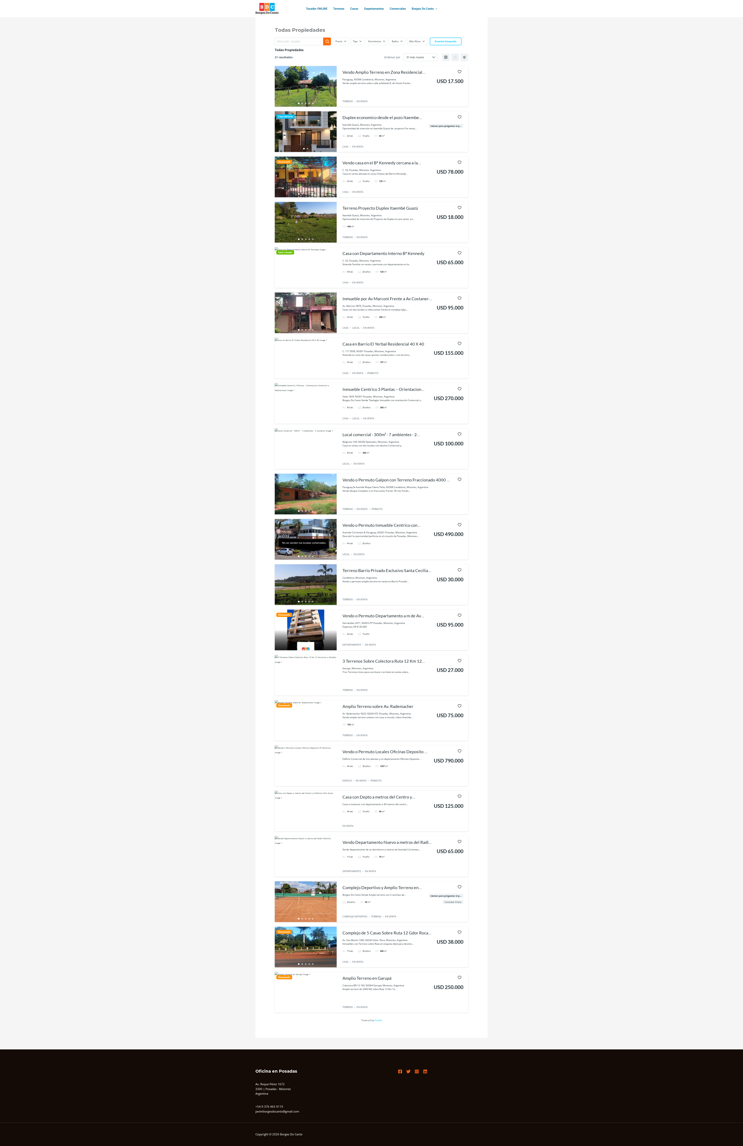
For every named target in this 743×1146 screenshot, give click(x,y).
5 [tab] (312, 103)
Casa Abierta (285, 116)
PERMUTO (372, 373)
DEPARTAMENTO (351, 645)
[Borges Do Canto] (267, 8)
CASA (345, 146)
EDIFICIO (347, 780)
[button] (435, 9)
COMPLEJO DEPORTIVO (354, 916)
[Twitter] (408, 1071)
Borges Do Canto (423, 8)
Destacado (284, 162)
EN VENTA (362, 101)
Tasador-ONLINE (316, 8)
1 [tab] (299, 103)
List (455, 57)
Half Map (464, 57)
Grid (446, 57)
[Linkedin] (425, 1071)
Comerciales (398, 8)
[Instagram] (417, 1071)
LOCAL (356, 327)
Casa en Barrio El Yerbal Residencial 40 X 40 (383, 344)
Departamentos (374, 8)
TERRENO (347, 101)
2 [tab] (302, 103)
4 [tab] (309, 103)
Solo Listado (285, 252)
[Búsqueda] (327, 41)
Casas (354, 8)
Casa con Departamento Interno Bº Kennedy (383, 253)
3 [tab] (305, 103)
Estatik (378, 1020)
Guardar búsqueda (445, 41)
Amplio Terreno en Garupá (366, 978)
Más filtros (415, 41)
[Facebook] (400, 1071)
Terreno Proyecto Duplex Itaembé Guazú (380, 208)
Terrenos (338, 8)
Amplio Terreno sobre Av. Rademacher (377, 706)
